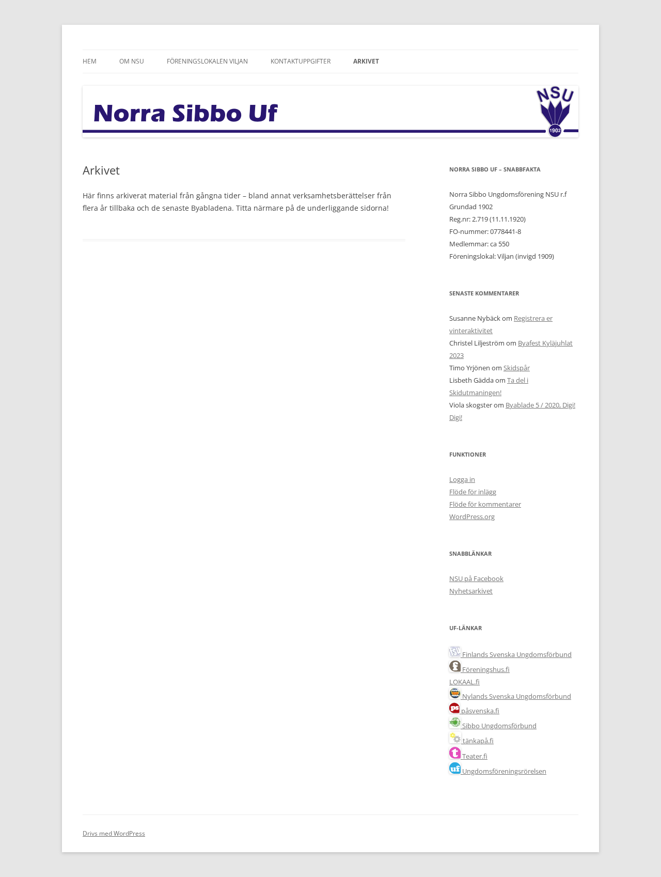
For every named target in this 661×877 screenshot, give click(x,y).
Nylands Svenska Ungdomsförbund (516, 696)
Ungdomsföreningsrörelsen (503, 771)
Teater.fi (474, 756)
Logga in (462, 479)
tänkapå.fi (477, 740)
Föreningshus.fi (485, 669)
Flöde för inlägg (472, 491)
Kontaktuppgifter (300, 61)
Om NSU (131, 61)
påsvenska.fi (479, 710)
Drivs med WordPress (114, 833)
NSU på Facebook (476, 578)
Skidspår (516, 367)
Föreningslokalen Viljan (207, 61)
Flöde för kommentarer (485, 504)
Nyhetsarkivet (471, 591)
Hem (90, 61)
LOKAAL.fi (464, 681)
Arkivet (366, 61)
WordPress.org (472, 516)
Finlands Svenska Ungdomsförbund (516, 654)
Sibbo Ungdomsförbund (499, 725)
